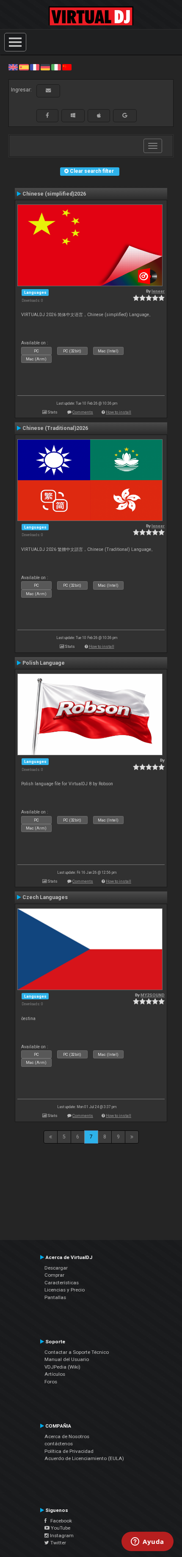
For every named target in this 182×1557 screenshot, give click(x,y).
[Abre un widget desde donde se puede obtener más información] (147, 1542)
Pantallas (55, 1297)
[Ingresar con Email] (48, 90)
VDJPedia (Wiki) (62, 1367)
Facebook (59, 1521)
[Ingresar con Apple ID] (99, 115)
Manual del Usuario (66, 1359)
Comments (82, 412)
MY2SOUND (153, 995)
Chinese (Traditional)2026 (55, 428)
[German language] (45, 67)
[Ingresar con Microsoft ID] (73, 115)
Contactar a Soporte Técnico (76, 1352)
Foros (50, 1382)
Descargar (56, 1268)
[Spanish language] (23, 67)
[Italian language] (56, 67)
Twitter (57, 1543)
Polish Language (43, 663)
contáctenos (58, 1444)
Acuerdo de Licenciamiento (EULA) (84, 1458)
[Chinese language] (67, 67)
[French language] (34, 67)
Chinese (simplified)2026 (54, 194)
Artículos (54, 1374)
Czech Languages (45, 897)
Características (61, 1283)
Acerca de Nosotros (66, 1436)
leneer (158, 291)
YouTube (60, 1528)
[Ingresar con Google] (125, 115)
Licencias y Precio (64, 1290)
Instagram (61, 1535)
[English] (13, 67)
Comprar (54, 1275)
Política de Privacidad (69, 1451)
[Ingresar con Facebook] (47, 115)
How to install (118, 412)
